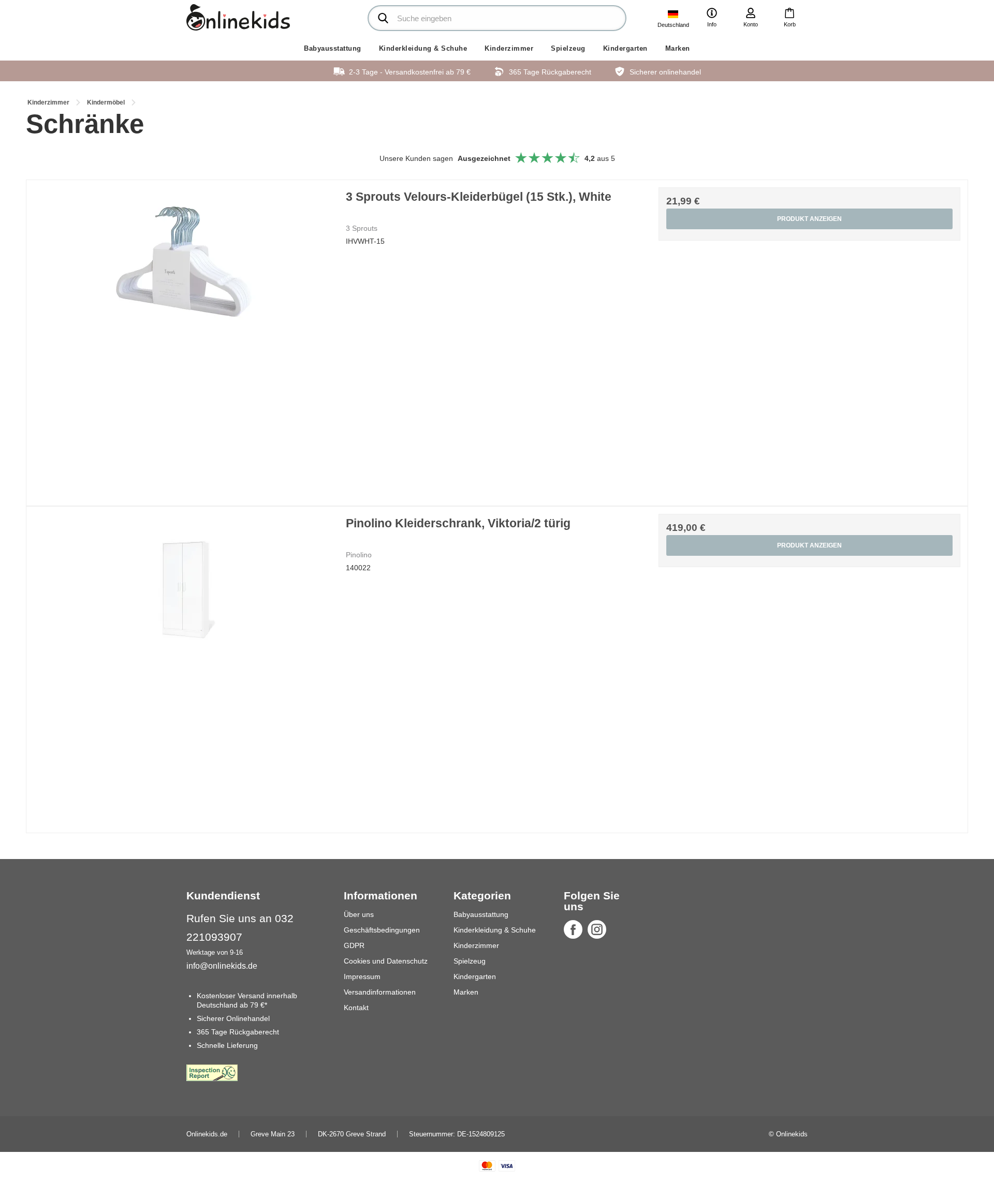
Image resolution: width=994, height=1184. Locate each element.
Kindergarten (625, 48)
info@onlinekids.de (221, 965)
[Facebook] (573, 929)
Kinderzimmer (509, 48)
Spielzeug (568, 48)
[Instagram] (597, 929)
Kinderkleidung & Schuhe (423, 48)
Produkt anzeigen (809, 219)
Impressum (362, 976)
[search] (497, 18)
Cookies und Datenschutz (386, 961)
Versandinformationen (380, 992)
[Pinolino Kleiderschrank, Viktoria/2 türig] (184, 665)
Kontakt (356, 1007)
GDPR (354, 945)
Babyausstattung (332, 48)
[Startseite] (238, 17)
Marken (677, 48)
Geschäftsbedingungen (382, 930)
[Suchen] (383, 18)
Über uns (359, 914)
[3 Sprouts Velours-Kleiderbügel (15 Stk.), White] (184, 338)
